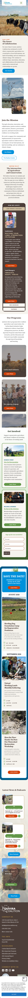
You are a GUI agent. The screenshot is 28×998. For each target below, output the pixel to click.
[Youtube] (13, 970)
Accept (14, 994)
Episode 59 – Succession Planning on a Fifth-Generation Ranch (12, 841)
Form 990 (4, 942)
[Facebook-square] (3, 970)
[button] (24, 979)
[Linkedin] (6, 970)
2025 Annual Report (8, 956)
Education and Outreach (9, 953)
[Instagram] (10, 970)
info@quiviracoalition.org (9, 925)
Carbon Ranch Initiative (9, 949)
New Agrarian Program (9, 951)
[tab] (14, 208)
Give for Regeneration (11, 462)
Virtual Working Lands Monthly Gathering (12, 685)
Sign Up (6, 553)
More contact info (7, 932)
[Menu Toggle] (21, 3)
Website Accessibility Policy (10, 961)
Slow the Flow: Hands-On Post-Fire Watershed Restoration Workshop (11, 742)
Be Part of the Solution (11, 509)
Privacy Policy (6, 958)
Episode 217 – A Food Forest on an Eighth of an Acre (14, 811)
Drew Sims (8, 874)
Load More (14, 772)
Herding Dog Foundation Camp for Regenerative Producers (11, 626)
